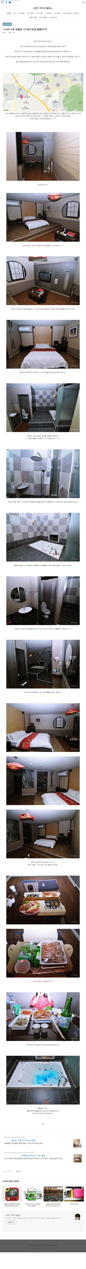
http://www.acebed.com (12, 1137)
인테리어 (76, 13)
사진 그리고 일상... (43, 7)
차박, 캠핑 (30, 13)
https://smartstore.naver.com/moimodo (17, 1152)
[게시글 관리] (11, 1171)
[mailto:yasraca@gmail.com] (10, 2)
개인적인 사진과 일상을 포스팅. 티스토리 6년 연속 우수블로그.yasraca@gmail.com (33, 1218)
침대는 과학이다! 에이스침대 (23, 1140)
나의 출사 (57, 13)
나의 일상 (48, 13)
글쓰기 (54, 1248)
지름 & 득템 (33, 17)
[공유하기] (8, 1171)
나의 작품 (21, 13)
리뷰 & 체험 (43, 17)
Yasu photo (53, 17)
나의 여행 (39, 13)
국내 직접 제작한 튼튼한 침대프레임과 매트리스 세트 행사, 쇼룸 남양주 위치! (33, 1158)
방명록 (9, 13)
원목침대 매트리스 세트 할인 (33, 1155)
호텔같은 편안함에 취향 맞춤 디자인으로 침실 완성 (23, 1143)
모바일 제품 (67, 13)
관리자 (47, 1248)
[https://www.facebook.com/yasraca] (6, 2)
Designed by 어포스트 (36, 1248)
